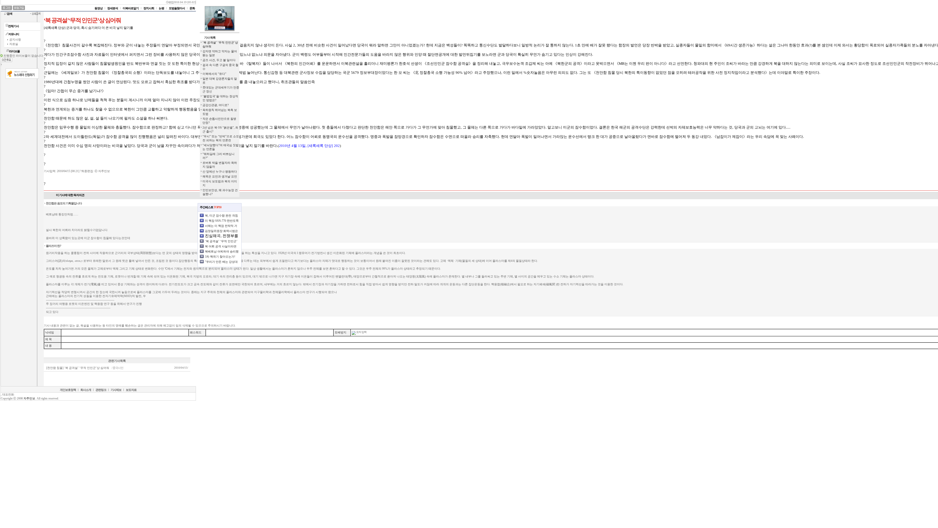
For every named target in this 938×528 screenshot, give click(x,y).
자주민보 (29, 398)
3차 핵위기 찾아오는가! (220, 256)
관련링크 (101, 390)
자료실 (13, 44)
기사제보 (116, 390)
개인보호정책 (68, 390)
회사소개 (85, 390)
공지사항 (15, 39)
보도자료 (131, 390)
